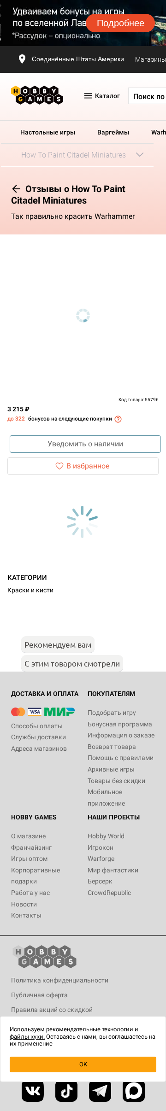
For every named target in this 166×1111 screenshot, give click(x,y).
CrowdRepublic (109, 892)
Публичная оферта (39, 995)
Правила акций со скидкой (52, 1009)
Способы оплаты (37, 726)
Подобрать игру (112, 712)
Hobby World (106, 836)
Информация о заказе (121, 735)
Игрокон (100, 847)
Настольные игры (47, 132)
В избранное (87, 466)
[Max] (134, 1091)
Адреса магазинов (39, 748)
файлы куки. (27, 1036)
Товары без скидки (116, 780)
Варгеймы (113, 132)
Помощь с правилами (121, 757)
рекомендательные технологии (89, 1029)
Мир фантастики (113, 870)
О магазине (28, 836)
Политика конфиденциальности (59, 980)
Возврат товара (112, 746)
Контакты (26, 915)
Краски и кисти (30, 590)
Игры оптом (29, 858)
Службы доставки (38, 737)
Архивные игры (111, 769)
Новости (24, 904)
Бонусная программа (120, 724)
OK (83, 1064)
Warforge (101, 858)
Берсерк (100, 881)
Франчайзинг (31, 847)
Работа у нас (30, 892)
